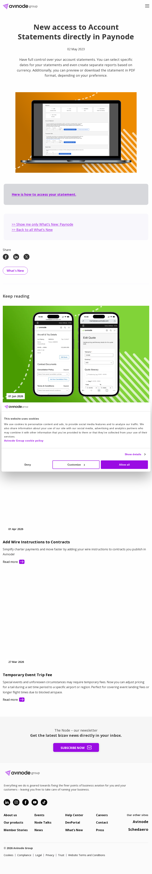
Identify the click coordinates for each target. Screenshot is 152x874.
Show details (133, 454)
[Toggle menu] (147, 6)
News (38, 830)
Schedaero (138, 829)
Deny (27, 464)
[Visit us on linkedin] (7, 802)
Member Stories (16, 830)
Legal (38, 855)
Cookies (8, 855)
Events (39, 815)
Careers (102, 815)
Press (100, 830)
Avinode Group (21, 6)
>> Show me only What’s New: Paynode (42, 224)
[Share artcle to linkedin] (16, 257)
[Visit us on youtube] (35, 802)
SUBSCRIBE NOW (73, 748)
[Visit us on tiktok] (44, 802)
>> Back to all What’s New (32, 229)
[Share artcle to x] (26, 257)
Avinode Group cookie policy (24, 440)
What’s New (74, 830)
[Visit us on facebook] (25, 802)
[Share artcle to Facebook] (6, 257)
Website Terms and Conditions (86, 855)
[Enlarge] (132, 97)
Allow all (124, 464)
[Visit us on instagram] (16, 802)
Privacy (50, 855)
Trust (61, 855)
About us (10, 815)
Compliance (24, 855)
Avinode (140, 821)
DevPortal (72, 822)
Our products (13, 822)
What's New (15, 271)
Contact (102, 822)
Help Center (74, 815)
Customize (74, 464)
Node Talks (42, 822)
